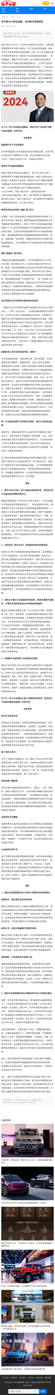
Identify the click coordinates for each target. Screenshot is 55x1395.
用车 (17, 11)
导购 (31, 9)
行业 (4, 11)
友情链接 (39, 1378)
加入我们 (22, 1378)
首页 (4, 9)
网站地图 (48, 1378)
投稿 (45, 3)
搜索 (43, 1391)
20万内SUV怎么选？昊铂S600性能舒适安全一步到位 (23, 1203)
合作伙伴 (31, 1378)
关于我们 (5, 1378)
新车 (17, 9)
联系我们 (14, 1378)
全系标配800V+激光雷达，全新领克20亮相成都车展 (23, 1369)
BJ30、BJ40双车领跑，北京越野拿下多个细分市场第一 (24, 1286)
